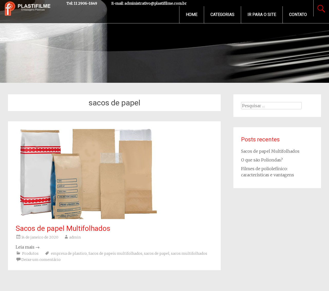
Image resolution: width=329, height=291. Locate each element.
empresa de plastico (69, 253)
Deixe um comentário (41, 259)
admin (75, 237)
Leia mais (28, 247)
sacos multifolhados (189, 253)
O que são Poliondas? (262, 159)
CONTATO (298, 14)
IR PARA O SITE (262, 14)
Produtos (30, 253)
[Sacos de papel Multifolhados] (86, 217)
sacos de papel (156, 253)
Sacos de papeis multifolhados (115, 253)
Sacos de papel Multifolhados (63, 228)
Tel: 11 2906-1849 (82, 3)
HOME (191, 14)
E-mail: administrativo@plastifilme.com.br (149, 3)
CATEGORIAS (222, 14)
